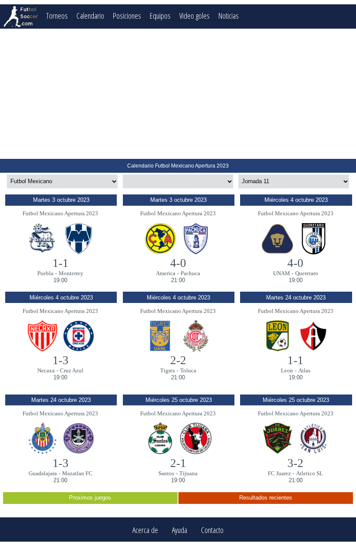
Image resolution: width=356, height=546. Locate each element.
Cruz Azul (71, 370)
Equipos (160, 15)
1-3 (61, 360)
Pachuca (190, 273)
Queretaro (306, 273)
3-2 (295, 463)
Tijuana (188, 473)
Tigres (167, 370)
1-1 (61, 263)
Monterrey (71, 273)
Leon (287, 370)
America (165, 273)
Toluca (188, 370)
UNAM (281, 273)
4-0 (178, 263)
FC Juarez (279, 473)
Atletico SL (309, 473)
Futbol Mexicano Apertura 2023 (60, 213)
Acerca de (145, 529)
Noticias (228, 15)
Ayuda (179, 529)
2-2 (178, 360)
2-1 (178, 463)
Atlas (304, 370)
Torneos (57, 15)
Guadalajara (43, 473)
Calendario (90, 15)
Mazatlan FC (77, 473)
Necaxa (46, 370)
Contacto (212, 529)
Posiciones (127, 15)
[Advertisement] (178, 94)
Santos (166, 473)
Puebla (45, 273)
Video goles (194, 15)
